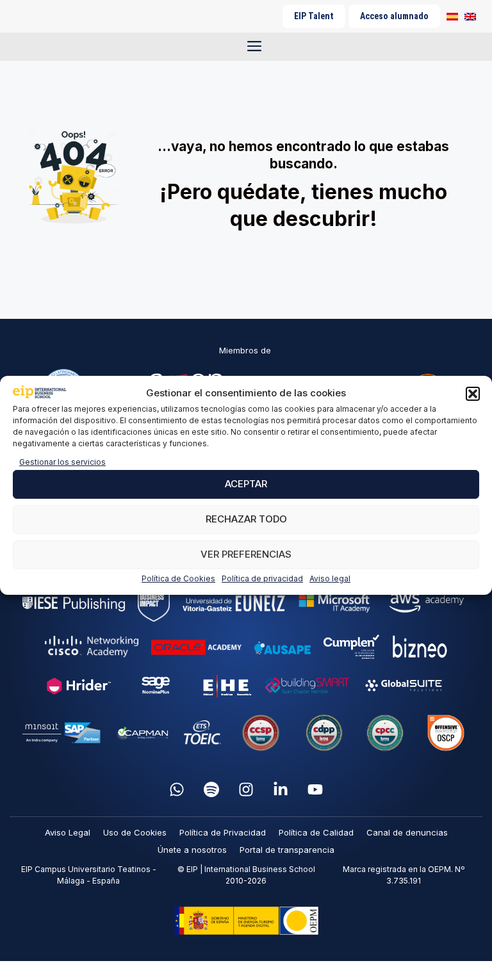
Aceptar (246, 484)
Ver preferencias (246, 554)
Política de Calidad (316, 832)
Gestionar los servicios (62, 462)
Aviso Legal (67, 832)
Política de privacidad (262, 578)
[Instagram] (246, 789)
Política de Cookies (178, 578)
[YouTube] (315, 789)
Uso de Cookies (135, 832)
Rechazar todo (246, 519)
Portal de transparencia (287, 850)
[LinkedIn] (280, 789)
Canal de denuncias (407, 832)
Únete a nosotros (192, 850)
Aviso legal (329, 578)
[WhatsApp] (177, 789)
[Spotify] (211, 789)
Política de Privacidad (222, 832)
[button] (472, 393)
